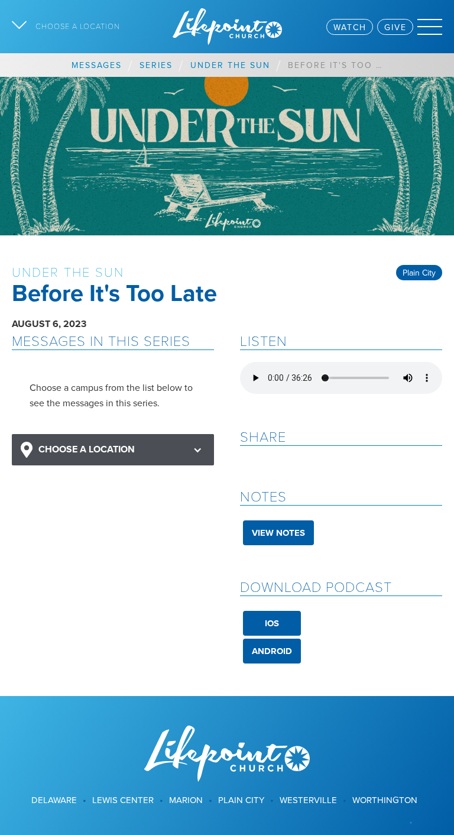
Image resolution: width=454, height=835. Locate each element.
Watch (350, 27)
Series (156, 65)
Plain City (419, 273)
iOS (272, 623)
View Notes (278, 532)
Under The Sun (230, 65)
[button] (113, 449)
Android (272, 651)
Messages (97, 65)
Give (395, 27)
